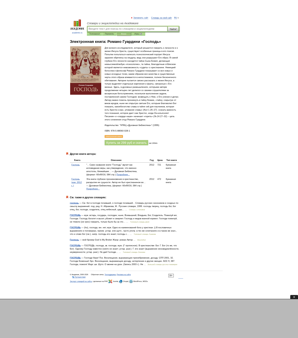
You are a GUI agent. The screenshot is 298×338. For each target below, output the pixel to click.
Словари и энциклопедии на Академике (112, 23)
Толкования (94, 34)
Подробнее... (123, 174)
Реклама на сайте (124, 274)
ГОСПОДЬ (75, 215)
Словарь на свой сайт (161, 18)
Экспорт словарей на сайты (81, 281)
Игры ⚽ (138, 34)
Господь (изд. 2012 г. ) (76, 182)
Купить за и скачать (126, 142)
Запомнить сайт (141, 18)
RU (175, 18)
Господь (75, 164)
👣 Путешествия (79, 277)
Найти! (173, 29)
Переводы (109, 34)
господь (74, 203)
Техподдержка (110, 274)
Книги (123, 34)
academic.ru (77, 33)
